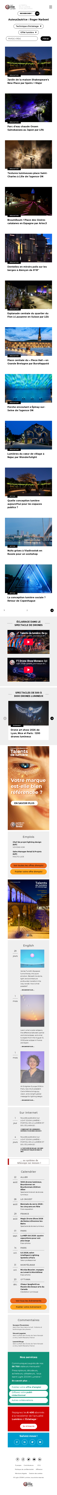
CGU (39, 1465)
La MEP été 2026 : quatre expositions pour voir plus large (32, 1238)
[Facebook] (17, 1442)
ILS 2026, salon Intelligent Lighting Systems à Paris (29, 1255)
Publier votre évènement (28, 1307)
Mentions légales (21, 1473)
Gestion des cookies (35, 1473)
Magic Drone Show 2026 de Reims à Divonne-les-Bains (31, 1221)
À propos (18, 1465)
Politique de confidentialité (24, 1469)
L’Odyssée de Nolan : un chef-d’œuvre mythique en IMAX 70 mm (31, 1150)
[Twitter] (32, 1442)
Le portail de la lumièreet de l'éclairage (26, 7)
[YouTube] (40, 1442)
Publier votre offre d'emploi (28, 871)
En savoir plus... (28, 990)
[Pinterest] (17, 1459)
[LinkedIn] (24, 1442)
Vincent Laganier (19, 1333)
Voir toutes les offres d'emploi (28, 865)
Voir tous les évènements (28, 1301)
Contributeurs (28, 1465)
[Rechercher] (37, 13)
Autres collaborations (22, 1400)
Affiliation (39, 1469)
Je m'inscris (28, 1426)
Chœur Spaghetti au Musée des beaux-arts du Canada (32, 1286)
